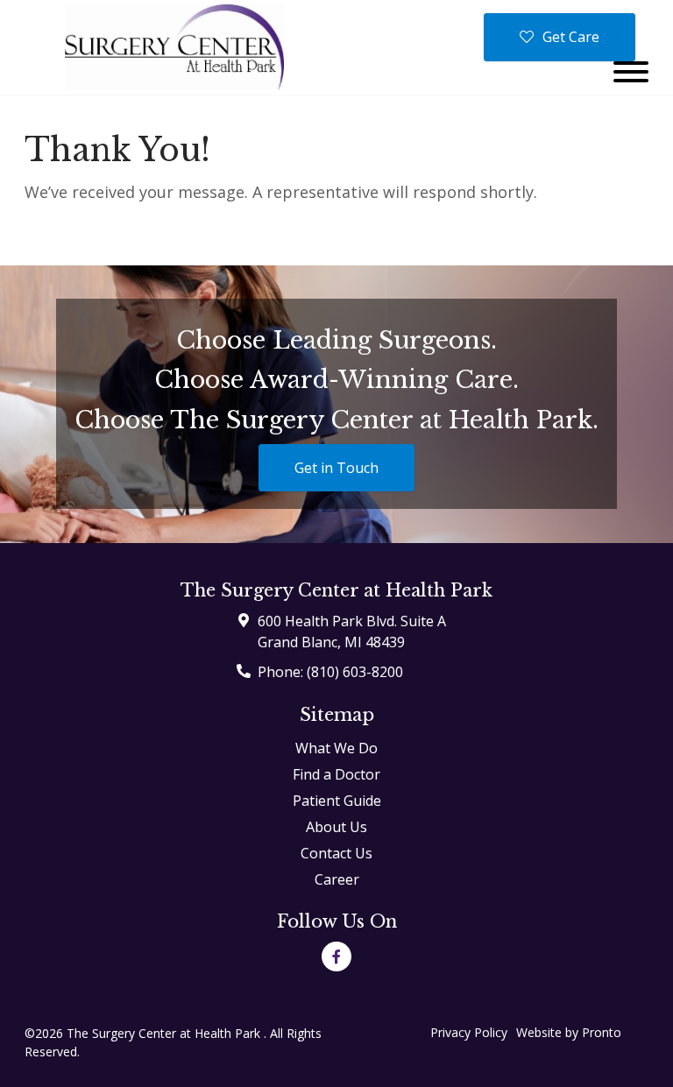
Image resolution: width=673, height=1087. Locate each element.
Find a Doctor (336, 774)
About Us (336, 826)
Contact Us (336, 853)
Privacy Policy (468, 1032)
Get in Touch (336, 467)
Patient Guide (337, 800)
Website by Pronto (568, 1032)
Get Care (570, 36)
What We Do (336, 748)
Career (337, 879)
